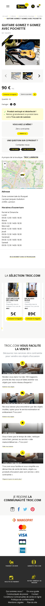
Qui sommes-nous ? (14, 591)
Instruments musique (26, 16)
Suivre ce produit (28, 94)
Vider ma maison (7, 446)
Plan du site (32, 602)
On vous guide (33, 591)
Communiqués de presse (17, 594)
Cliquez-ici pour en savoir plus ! (12, 479)
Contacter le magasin (10, 94)
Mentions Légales (16, 602)
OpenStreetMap (31, 188)
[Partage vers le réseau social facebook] (11, 104)
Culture (13, 16)
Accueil (5, 16)
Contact (35, 594)
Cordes (39, 16)
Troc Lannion (31, 157)
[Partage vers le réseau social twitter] (14, 104)
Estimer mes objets (8, 387)
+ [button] (5, 163)
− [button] (5, 167)
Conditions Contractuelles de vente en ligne (22, 597)
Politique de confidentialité (22, 599)
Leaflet (22, 188)
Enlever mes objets (8, 416)
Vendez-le (23, 133)
